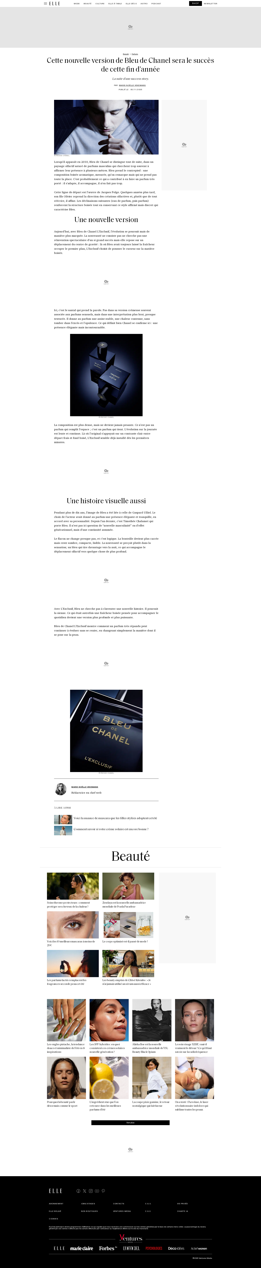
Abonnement (56, 1203)
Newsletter (210, 3)
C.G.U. (148, 1203)
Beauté (88, 3)
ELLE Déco (131, 3)
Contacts (118, 1203)
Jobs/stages (88, 1203)
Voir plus (130, 1122)
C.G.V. (148, 1211)
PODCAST (156, 3)
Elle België (55, 1211)
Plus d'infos (154, 1228)
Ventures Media (122, 1211)
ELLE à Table (115, 3)
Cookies (53, 1218)
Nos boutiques (89, 1211)
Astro (144, 3)
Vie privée (182, 1203)
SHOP (195, 3)
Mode (77, 3)
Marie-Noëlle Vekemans (132, 85)
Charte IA (182, 1211)
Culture (100, 3)
